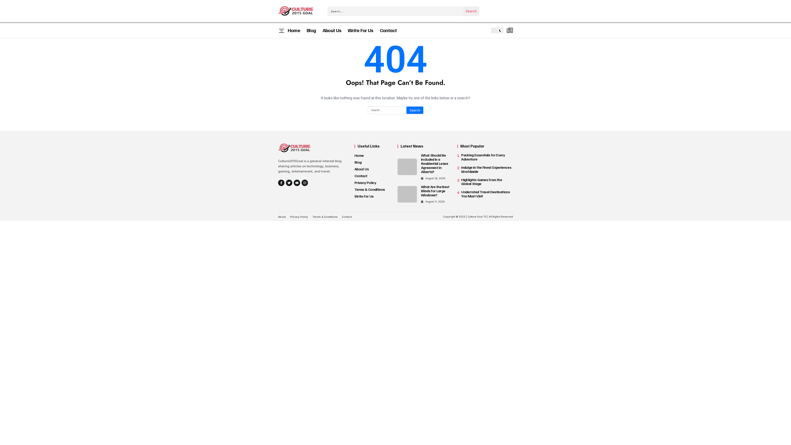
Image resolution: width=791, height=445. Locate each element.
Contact (388, 30)
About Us (332, 30)
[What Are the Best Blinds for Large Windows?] (407, 194)
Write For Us (360, 30)
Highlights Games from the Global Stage (481, 181)
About (282, 216)
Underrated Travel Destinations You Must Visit (485, 194)
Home (294, 30)
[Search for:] (395, 11)
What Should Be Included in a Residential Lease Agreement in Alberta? (434, 163)
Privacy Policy (365, 182)
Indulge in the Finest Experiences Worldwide (486, 169)
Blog (311, 30)
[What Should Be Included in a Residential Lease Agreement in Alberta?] (407, 167)
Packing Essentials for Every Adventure (483, 157)
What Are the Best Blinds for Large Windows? (435, 190)
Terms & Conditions (370, 189)
